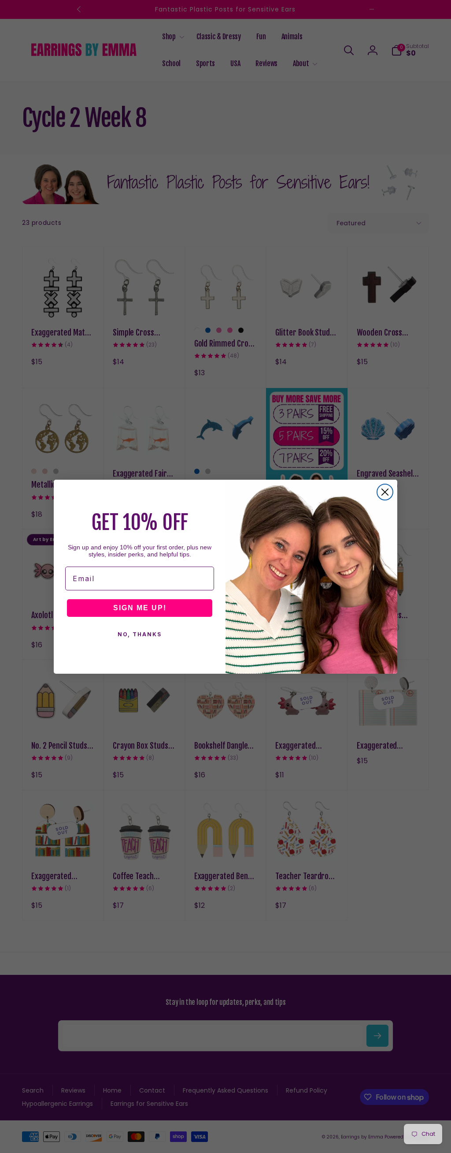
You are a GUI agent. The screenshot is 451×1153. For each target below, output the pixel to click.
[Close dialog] (385, 492)
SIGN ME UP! (139, 608)
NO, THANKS (140, 634)
